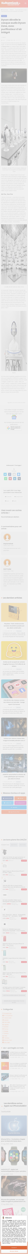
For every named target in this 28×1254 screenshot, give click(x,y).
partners (10, 1220)
